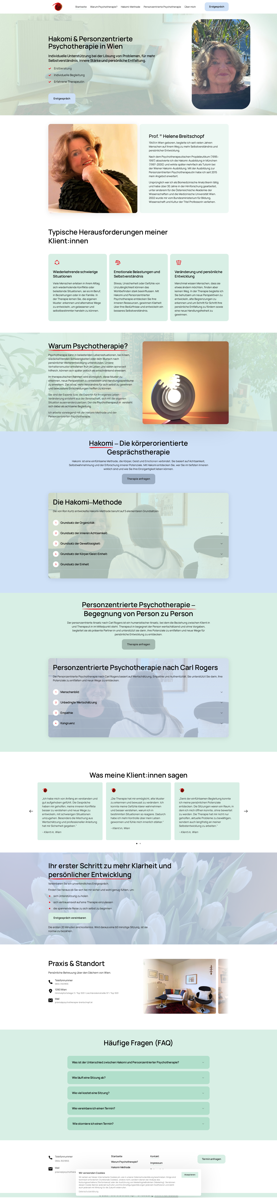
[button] (245, 811)
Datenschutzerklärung (88, 1191)
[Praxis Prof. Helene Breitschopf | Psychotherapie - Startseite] (57, 7)
